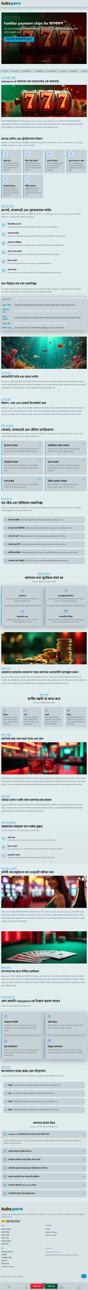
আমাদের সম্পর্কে (6, 1252)
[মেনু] (84, 3)
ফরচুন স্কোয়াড (6, 1229)
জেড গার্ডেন (5, 1238)
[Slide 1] (40, 61)
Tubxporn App (50, 1235)
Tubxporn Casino (7, 1267)
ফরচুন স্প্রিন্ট (5, 1235)
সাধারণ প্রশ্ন (5, 1264)
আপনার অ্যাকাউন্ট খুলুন (19, 39)
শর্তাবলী (4, 1255)
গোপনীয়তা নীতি (6, 1258)
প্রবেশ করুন (51, 1286)
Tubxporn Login (51, 1232)
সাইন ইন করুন (46, 39)
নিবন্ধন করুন (37, 1286)
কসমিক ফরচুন (6, 1241)
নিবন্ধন (47, 1229)
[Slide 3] (47, 61)
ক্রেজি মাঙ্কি (5, 1232)
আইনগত (4, 1261)
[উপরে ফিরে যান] (84, 1276)
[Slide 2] (44, 61)
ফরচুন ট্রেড (5, 1244)
